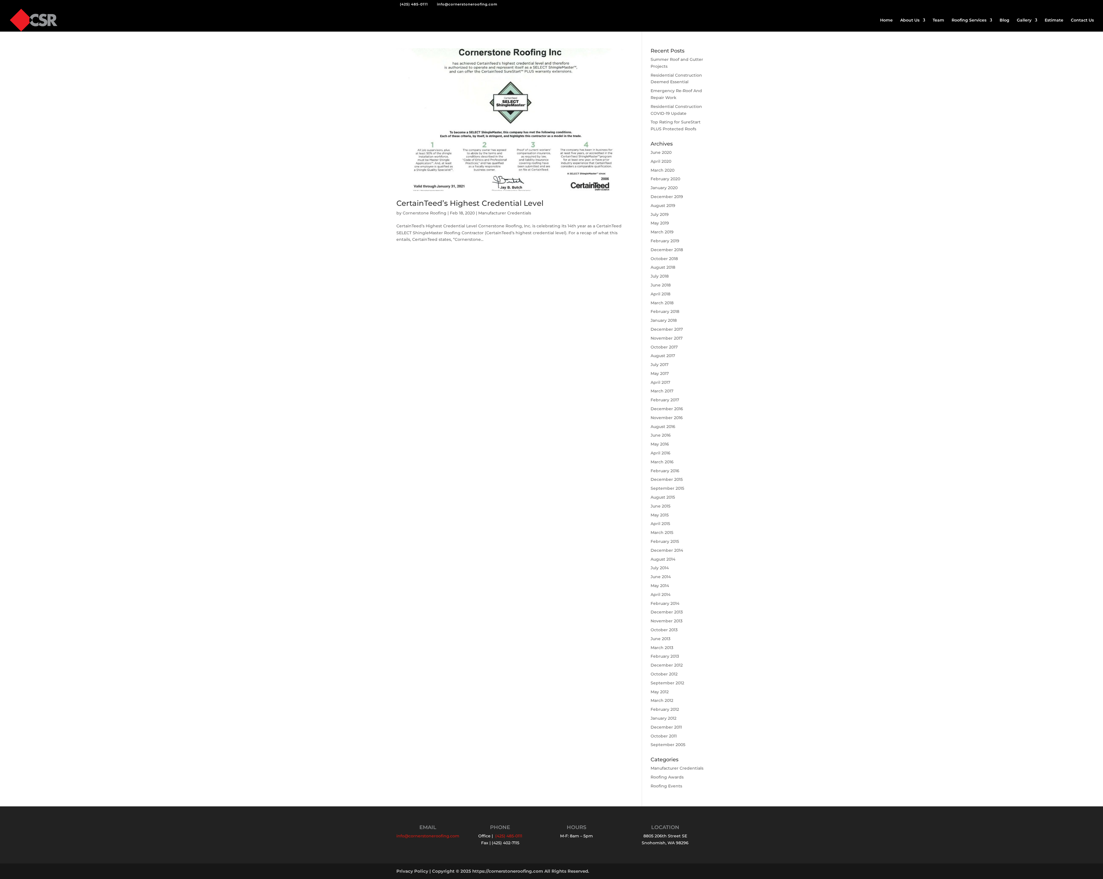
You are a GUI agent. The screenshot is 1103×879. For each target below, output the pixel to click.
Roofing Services (969, 20)
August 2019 (663, 205)
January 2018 (664, 320)
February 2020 (665, 178)
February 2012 (665, 709)
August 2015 (663, 497)
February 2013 (665, 656)
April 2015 (660, 523)
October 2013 (664, 629)
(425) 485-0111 (414, 4)
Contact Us (1082, 20)
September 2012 (667, 683)
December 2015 (667, 479)
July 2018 (660, 276)
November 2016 (667, 417)
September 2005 (668, 744)
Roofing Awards (667, 777)
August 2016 (663, 426)
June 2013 (660, 638)
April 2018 (660, 294)
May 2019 (660, 223)
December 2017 (667, 329)
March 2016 (662, 461)
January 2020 (664, 187)
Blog (1004, 20)
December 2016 (667, 408)
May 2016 (660, 444)
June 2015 (660, 506)
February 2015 (665, 541)
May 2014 (660, 585)
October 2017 (664, 347)
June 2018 (661, 285)
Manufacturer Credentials (504, 213)
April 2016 (660, 453)
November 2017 (666, 338)
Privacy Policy (412, 871)
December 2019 (667, 196)
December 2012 (667, 665)
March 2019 (662, 232)
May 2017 (660, 373)
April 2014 (660, 594)
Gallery (1024, 20)
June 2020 (661, 152)
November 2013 (666, 621)
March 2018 (662, 302)
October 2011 (664, 736)
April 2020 (661, 161)
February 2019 (665, 240)
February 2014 (665, 603)
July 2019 (660, 214)
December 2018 (667, 249)
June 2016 (661, 435)
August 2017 (663, 355)
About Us (909, 20)
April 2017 (660, 382)
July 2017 (659, 364)
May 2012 (660, 691)
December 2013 (667, 612)
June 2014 (661, 576)
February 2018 (665, 311)
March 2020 (662, 170)
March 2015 (662, 532)
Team (938, 20)
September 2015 (667, 488)
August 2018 (663, 267)
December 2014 (667, 550)
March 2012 (662, 700)
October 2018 (664, 258)
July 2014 (660, 567)
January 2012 (663, 718)
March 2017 (662, 391)
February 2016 (665, 470)
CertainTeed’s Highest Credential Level (469, 203)
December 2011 (666, 727)
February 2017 (665, 399)
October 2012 (664, 674)
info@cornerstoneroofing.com (427, 836)
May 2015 (660, 515)
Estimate (1054, 20)
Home (886, 20)
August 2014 (663, 559)
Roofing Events (666, 786)
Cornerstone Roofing (424, 213)
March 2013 (662, 647)
